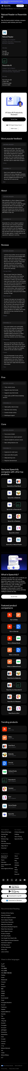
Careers (17, 863)
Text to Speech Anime (6, 931)
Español (3, 1009)
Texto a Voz (4, 949)
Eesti (2, 1037)
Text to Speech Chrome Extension (10, 940)
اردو (2, 1057)
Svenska (3, 1014)
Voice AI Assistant (5, 915)
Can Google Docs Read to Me (9, 938)
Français (3, 982)
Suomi (2, 984)
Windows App (4, 839)
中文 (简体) (4, 968)
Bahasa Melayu (5, 1055)
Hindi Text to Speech (6, 942)
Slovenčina (4, 1032)
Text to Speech (5, 830)
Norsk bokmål (4, 998)
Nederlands (4, 979)
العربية (2, 964)
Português (3, 1025)
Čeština (3, 975)
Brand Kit (17, 874)
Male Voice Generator (6, 924)
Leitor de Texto (5, 952)
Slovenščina (4, 1034)
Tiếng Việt (3, 1021)
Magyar (3, 966)
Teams (2, 860)
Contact (17, 858)
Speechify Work (19, 839)
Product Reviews (9, 8)
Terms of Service (18, 1065)
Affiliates (17, 865)
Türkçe (3, 1018)
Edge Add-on (4, 845)
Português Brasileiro (6, 1002)
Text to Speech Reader (7, 920)
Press (16, 872)
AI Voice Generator (19, 832)
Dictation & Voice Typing (7, 913)
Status (16, 869)
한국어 (3, 995)
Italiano (3, 991)
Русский (3, 1005)
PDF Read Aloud (5, 945)
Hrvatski (3, 1039)
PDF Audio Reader (6, 936)
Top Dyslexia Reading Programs (9, 926)
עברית (2, 1046)
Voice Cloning (18, 836)
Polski (2, 1000)
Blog (16, 860)
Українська (4, 1007)
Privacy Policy (4, 1068)
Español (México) (5, 1011)
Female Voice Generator (7, 922)
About (16, 856)
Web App (3, 841)
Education (3, 862)
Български (3, 1027)
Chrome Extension (6, 843)
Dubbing (17, 834)
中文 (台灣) (4, 970)
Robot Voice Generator (7, 929)
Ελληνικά (3, 1041)
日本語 (3, 993)
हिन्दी (2, 989)
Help (16, 867)
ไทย (2, 1016)
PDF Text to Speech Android (8, 917)
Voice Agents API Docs (7, 868)
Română (3, 1023)
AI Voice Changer (5, 933)
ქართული (4, 1030)
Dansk (2, 977)
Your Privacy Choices (8, 1065)
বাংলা (2, 1050)
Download (3, 848)
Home (2, 8)
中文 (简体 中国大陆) (6, 973)
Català (2, 1052)
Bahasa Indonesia (5, 1048)
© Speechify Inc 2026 (14, 1068)
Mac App (3, 836)
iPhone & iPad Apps (6, 832)
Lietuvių (3, 1043)
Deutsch (3, 986)
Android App (4, 834)
